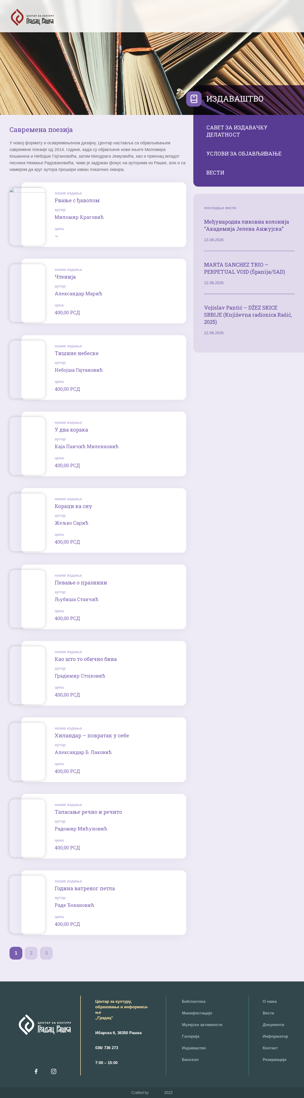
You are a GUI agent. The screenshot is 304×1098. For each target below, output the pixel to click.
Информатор (275, 1036)
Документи (273, 1025)
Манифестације (197, 1013)
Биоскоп (190, 1059)
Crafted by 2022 (152, 1093)
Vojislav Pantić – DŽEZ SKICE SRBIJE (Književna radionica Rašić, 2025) (248, 314)
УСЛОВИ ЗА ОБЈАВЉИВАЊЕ (243, 153)
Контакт (270, 1048)
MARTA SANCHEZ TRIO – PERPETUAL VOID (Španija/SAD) (244, 268)
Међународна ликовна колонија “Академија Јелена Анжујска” (246, 225)
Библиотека (193, 1001)
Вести (268, 1013)
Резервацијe (274, 1059)
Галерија (190, 1036)
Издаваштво (194, 1048)
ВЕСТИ (215, 172)
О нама (270, 1001)
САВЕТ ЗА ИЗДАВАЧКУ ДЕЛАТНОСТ (236, 131)
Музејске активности (202, 1025)
